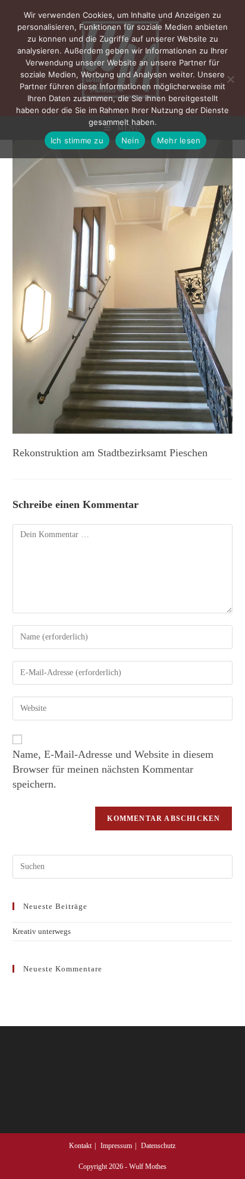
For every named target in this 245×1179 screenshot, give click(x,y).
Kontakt (80, 1146)
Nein (130, 140)
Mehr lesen (179, 140)
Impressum (116, 1146)
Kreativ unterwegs (41, 931)
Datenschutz (158, 1146)
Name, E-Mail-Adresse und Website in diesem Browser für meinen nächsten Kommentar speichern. (112, 769)
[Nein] (230, 79)
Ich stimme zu (77, 140)
